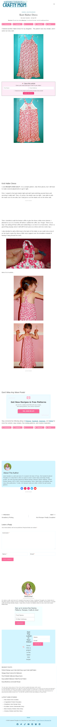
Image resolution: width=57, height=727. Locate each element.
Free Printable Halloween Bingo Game (12, 676)
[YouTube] (28, 724)
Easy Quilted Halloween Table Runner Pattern (14, 679)
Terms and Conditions (34, 692)
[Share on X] (28, 24)
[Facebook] (17, 724)
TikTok (51, 421)
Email (32, 554)
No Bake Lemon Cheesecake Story (14, 706)
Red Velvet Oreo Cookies (11, 699)
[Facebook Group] (36, 724)
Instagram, (42, 421)
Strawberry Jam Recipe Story (12, 704)
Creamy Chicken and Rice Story (13, 711)
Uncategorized (31, 12)
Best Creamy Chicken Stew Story (13, 708)
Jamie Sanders (26, 18)
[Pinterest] (32, 724)
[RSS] (39, 724)
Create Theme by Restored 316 (43, 720)
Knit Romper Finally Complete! (45, 516)
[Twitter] (21, 724)
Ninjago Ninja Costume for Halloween (12, 673)
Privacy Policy (43, 692)
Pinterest (28, 421)
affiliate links (23, 20)
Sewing (24, 12)
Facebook (35, 421)
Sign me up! (38, 643)
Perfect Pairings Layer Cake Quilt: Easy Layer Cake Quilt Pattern (19, 670)
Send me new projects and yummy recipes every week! (29, 90)
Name (4, 554)
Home (28, 717)
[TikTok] (25, 724)
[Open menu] (54, 4)
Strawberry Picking (7, 516)
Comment (6, 533)
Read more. (5, 604)
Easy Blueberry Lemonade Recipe (11, 682)
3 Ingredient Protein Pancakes (12, 702)
